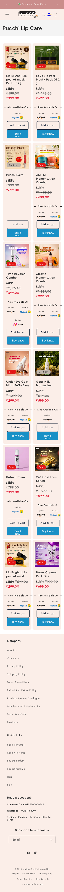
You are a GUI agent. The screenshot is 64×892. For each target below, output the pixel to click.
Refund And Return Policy (21, 690)
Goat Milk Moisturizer (44, 383)
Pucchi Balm (15, 175)
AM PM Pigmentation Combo (45, 178)
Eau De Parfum (15, 760)
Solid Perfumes (16, 744)
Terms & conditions (18, 682)
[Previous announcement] (6, 5)
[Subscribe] (51, 840)
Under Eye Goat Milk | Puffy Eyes (17, 383)
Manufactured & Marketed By (23, 706)
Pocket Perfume (16, 769)
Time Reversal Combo (16, 275)
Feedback (12, 722)
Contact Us (13, 658)
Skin (9, 785)
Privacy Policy (15, 666)
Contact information (33, 884)
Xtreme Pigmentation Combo (45, 277)
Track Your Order (17, 714)
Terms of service (24, 879)
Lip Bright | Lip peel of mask (16, 574)
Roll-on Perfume (16, 752)
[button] (7, 14)
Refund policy (28, 873)
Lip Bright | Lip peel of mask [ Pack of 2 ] (16, 79)
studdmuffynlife (30, 869)
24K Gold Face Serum (46, 479)
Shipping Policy (16, 674)
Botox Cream (15, 477)
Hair (9, 777)
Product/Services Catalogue (23, 698)
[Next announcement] (57, 5)
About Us (12, 650)
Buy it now (17, 135)
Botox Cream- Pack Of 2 (46, 574)
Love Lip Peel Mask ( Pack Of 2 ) (48, 79)
